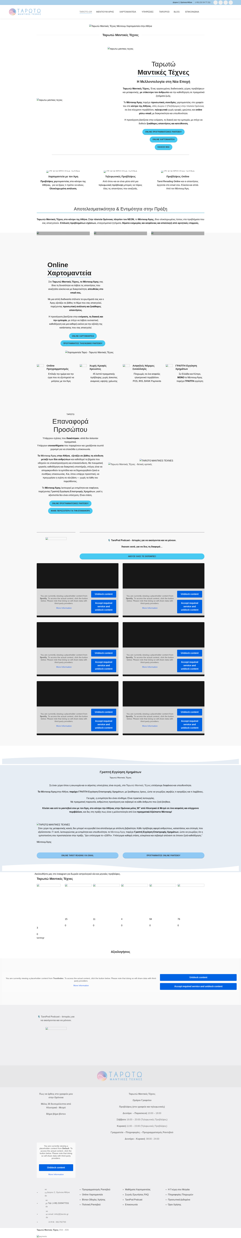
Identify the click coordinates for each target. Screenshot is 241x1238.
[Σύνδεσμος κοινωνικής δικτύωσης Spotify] (231, 2)
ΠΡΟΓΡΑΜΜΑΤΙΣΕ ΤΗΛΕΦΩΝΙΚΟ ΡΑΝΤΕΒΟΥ (82, 343)
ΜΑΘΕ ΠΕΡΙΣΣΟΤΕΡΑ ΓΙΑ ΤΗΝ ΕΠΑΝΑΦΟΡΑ (70, 511)
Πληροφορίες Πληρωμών (180, 1194)
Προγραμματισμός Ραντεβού (96, 1189)
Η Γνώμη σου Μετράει (179, 1189)
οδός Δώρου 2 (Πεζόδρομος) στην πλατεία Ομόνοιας (178, 106)
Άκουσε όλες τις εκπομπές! (142, 556)
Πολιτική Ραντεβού (91, 1204)
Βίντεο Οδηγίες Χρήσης (93, 1199)
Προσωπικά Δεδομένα (179, 1199)
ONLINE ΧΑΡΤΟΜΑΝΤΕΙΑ (164, 139)
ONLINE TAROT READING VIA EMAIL (77, 855)
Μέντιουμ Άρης (49, 456)
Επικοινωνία (131, 1204)
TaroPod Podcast (133, 1199)
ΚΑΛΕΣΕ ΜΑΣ (164, 147)
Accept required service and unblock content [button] (103, 606)
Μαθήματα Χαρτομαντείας (138, 1189)
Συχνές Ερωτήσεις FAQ (137, 1194)
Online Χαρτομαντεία (83, 336)
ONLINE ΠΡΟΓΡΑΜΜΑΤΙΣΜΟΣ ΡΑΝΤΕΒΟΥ (163, 132)
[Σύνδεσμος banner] (63, 233)
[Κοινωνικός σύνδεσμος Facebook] (215, 2)
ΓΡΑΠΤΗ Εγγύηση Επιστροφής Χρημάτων (101, 792)
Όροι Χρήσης (174, 1204)
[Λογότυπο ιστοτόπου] (25, 11)
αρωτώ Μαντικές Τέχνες (139, 785)
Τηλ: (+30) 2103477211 (58, 1203)
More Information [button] (64, 608)
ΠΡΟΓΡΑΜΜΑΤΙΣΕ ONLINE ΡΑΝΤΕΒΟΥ (163, 855)
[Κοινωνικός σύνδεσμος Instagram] (220, 2)
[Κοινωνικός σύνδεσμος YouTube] (226, 2)
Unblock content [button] (104, 594)
